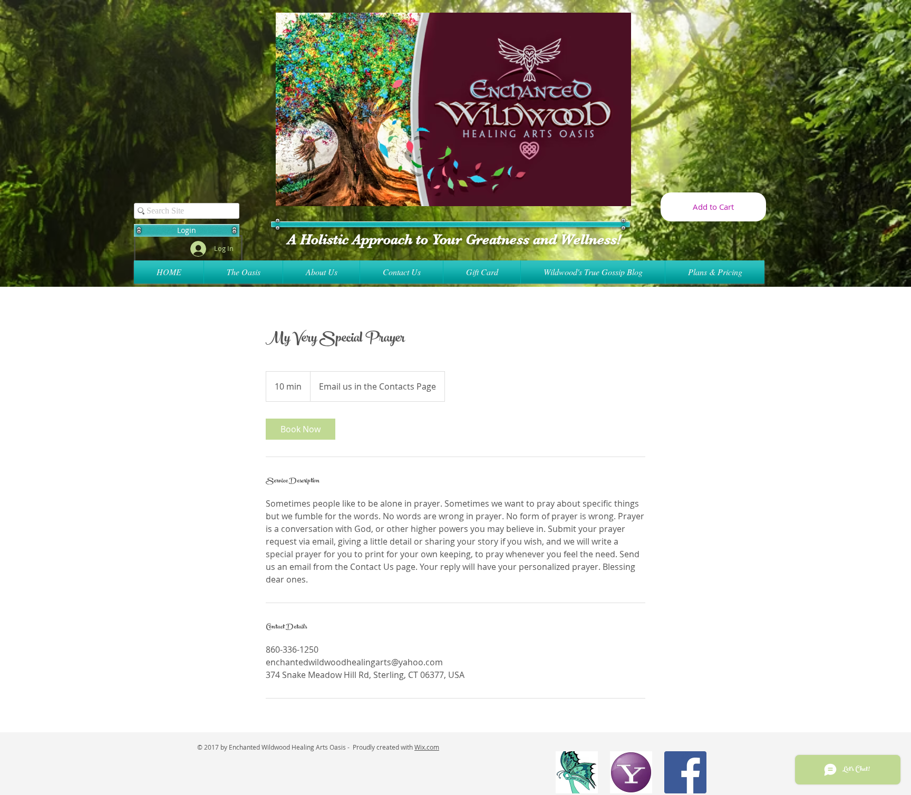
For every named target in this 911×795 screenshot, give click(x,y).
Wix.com (426, 747)
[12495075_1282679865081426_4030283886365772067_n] (577, 772)
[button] (186, 230)
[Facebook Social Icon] (685, 772)
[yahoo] (631, 772)
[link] (300, 429)
